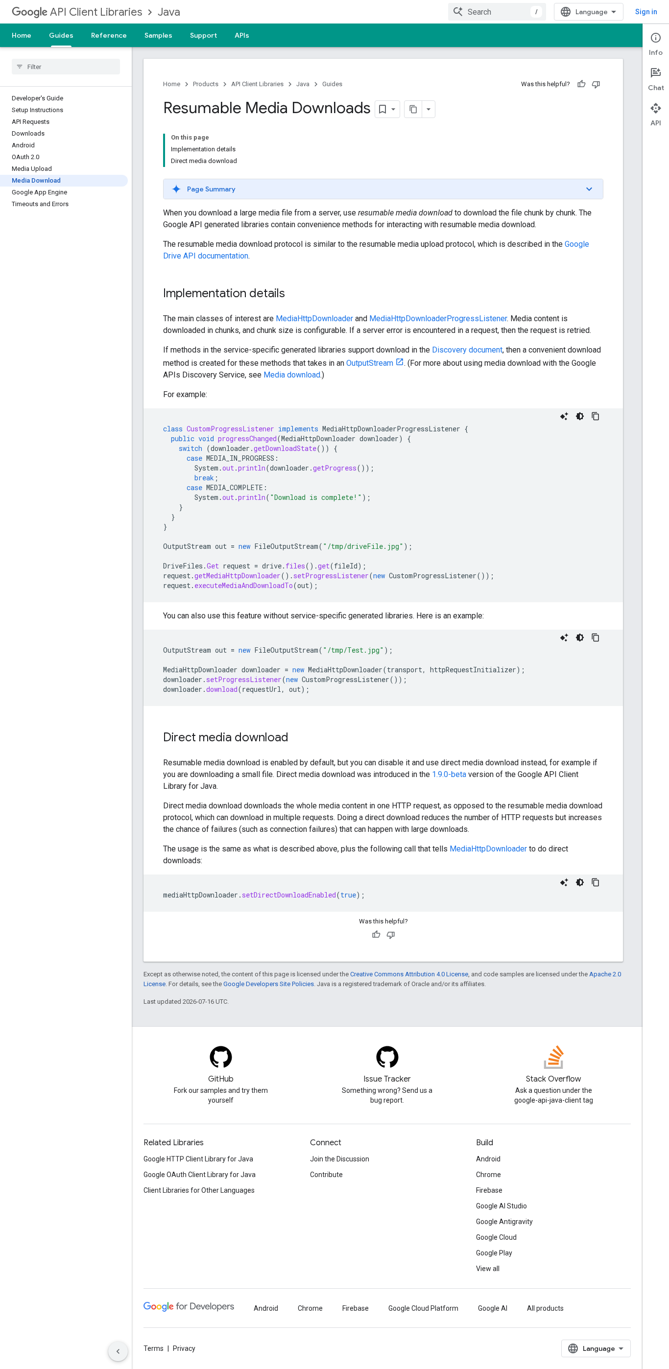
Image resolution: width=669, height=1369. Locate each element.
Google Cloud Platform (423, 1308)
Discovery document (467, 349)
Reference (109, 35)
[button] (383, 189)
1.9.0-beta (449, 774)
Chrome (488, 1175)
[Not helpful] (596, 84)
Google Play (494, 1253)
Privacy (184, 1348)
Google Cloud (496, 1237)
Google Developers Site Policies (268, 984)
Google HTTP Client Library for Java (198, 1159)
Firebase (489, 1190)
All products (545, 1308)
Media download (291, 374)
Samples (158, 35)
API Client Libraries (96, 12)
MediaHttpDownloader (314, 318)
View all (488, 1269)
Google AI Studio (501, 1206)
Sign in (646, 12)
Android (488, 1159)
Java (169, 12)
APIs (242, 35)
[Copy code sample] (595, 416)
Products (205, 84)
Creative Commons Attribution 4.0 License (409, 974)
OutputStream (369, 363)
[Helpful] (581, 84)
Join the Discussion (339, 1159)
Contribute (326, 1175)
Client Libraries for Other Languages (199, 1190)
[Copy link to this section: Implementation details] (295, 294)
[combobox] (497, 12)
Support (203, 35)
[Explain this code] (564, 416)
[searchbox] (66, 66)
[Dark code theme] (580, 416)
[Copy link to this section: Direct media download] (298, 738)
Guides (61, 35)
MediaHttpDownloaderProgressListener (438, 318)
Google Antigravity (504, 1222)
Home (21, 35)
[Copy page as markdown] (413, 109)
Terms (153, 1348)
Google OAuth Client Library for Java (199, 1175)
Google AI (492, 1308)
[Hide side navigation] (118, 1351)
